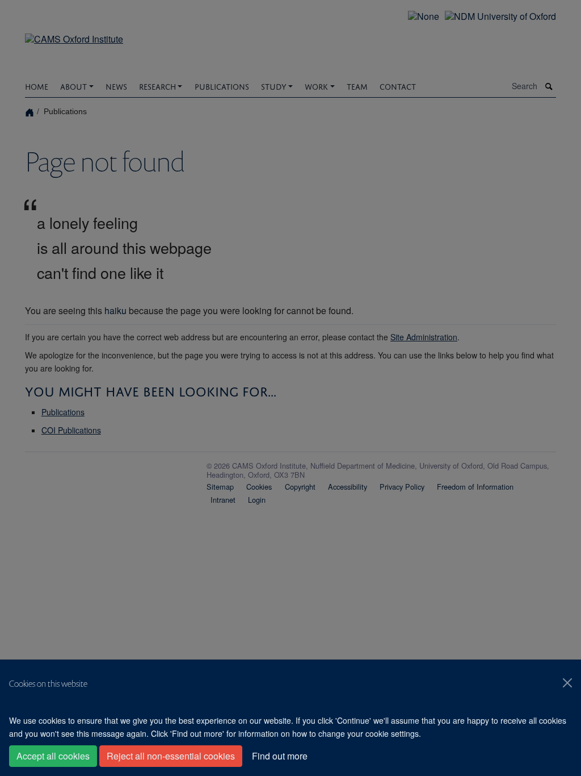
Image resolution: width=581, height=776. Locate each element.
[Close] (567, 683)
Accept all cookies (53, 755)
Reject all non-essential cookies (171, 755)
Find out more (280, 755)
